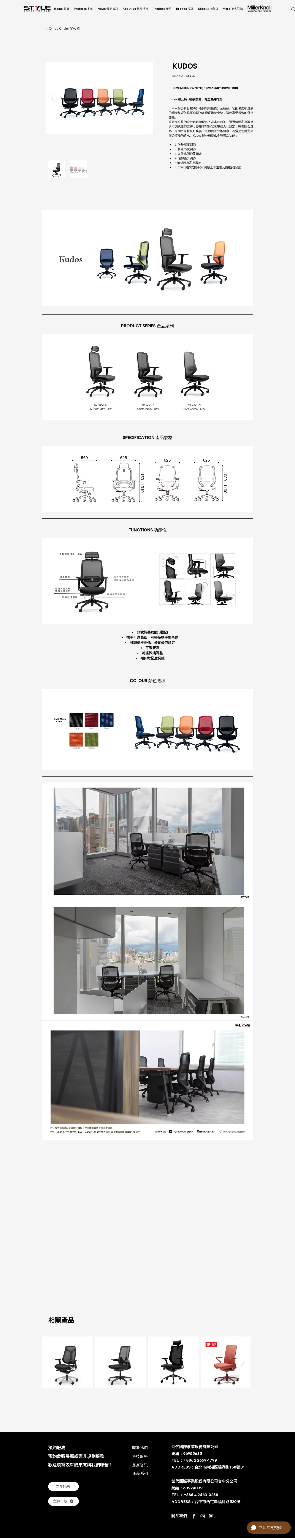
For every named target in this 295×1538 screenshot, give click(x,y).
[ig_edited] (202, 1516)
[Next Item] (243, 1362)
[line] (211, 1516)
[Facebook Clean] (194, 1516)
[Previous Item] (53, 98)
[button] (232, 9)
